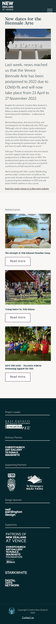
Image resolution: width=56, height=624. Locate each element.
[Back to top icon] (11, 611)
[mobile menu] (49, 12)
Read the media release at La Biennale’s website (27, 189)
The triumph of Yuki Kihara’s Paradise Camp (27, 253)
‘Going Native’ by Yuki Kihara (20, 309)
